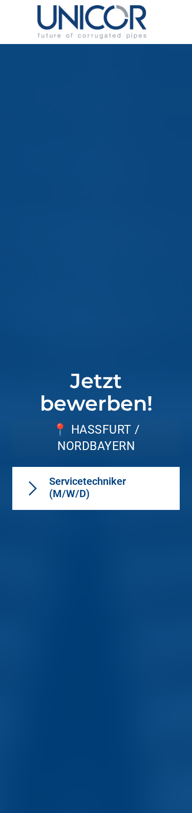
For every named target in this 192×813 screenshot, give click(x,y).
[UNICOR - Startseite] (92, 22)
